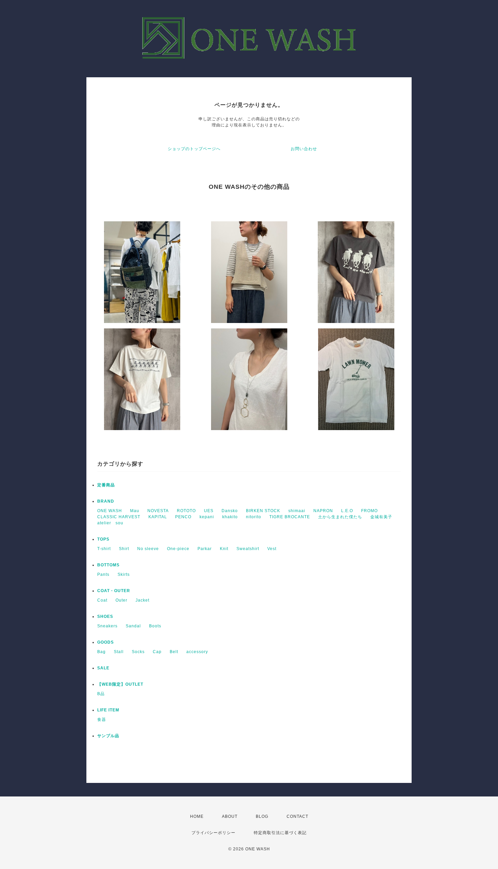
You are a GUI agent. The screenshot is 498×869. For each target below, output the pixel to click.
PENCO (183, 516)
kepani (207, 516)
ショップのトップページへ (194, 148)
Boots (155, 626)
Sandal (133, 626)
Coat (102, 600)
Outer (121, 600)
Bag (101, 651)
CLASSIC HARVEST (118, 516)
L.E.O (347, 510)
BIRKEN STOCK (263, 510)
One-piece (178, 548)
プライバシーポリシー (213, 832)
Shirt (124, 548)
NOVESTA (158, 510)
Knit (224, 548)
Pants (103, 574)
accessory (197, 651)
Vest (271, 548)
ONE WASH (109, 510)
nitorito (253, 516)
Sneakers (107, 626)
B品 (101, 693)
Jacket (142, 600)
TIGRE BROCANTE (289, 516)
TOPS (103, 539)
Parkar (205, 548)
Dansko (230, 510)
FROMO (369, 510)
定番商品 (106, 485)
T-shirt (104, 548)
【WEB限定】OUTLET (120, 684)
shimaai (296, 510)
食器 (101, 719)
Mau (134, 510)
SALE (103, 668)
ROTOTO (186, 510)
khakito (230, 516)
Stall (119, 651)
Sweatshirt (247, 548)
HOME (197, 816)
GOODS (105, 642)
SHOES (105, 616)
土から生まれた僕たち (340, 516)
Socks (138, 651)
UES (208, 510)
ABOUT (229, 816)
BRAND (105, 501)
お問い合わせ (304, 148)
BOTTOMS (108, 565)
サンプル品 (108, 735)
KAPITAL (157, 516)
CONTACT (297, 816)
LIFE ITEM (108, 710)
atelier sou (110, 523)
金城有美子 (381, 516)
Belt (174, 651)
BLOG (262, 816)
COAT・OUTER (113, 590)
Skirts (124, 574)
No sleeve (148, 548)
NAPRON (323, 510)
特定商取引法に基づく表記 (280, 832)
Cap (157, 651)
